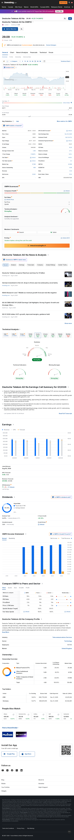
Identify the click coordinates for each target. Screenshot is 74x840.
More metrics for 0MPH (64, 121)
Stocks (4, 7)
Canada (10, 7)
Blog (2, 780)
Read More (5, 632)
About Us (41, 780)
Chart (12, 52)
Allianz (5, 714)
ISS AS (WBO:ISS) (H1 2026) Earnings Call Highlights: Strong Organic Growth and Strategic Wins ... (30, 304)
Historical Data (27, 57)
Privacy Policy (20, 828)
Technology (68, 641)
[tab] (6, 335)
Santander (66, 714)
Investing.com (6, 285)
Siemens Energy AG (24, 714)
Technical (43, 52)
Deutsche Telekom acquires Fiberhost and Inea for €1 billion (23, 273)
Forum (51, 52)
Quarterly (12, 538)
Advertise (41, 783)
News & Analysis (22, 52)
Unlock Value (66, 102)
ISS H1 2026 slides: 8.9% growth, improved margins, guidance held (26, 314)
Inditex (35, 714)
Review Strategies (51, 45)
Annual (4, 538)
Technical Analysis (10, 329)
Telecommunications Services (62, 637)
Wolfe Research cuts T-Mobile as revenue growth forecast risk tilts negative (29, 293)
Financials (33, 52)
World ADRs (34, 7)
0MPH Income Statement (13, 534)
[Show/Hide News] (44, 61)
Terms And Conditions (8, 828)
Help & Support (43, 787)
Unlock (27, 611)
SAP (50, 714)
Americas (67, 7)
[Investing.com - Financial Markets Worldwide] (11, 2)
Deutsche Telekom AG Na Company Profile (21, 619)
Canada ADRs (44, 7)
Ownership (18, 57)
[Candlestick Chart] (4, 61)
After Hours (18, 7)
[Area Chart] (7, 61)
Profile (11, 57)
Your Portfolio (5, 787)
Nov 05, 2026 (68, 134)
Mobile (3, 783)
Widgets (3, 791)
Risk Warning (30, 828)
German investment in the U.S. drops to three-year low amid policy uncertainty (30, 283)
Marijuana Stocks (56, 7)
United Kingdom (67, 648)
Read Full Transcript (65, 413)
